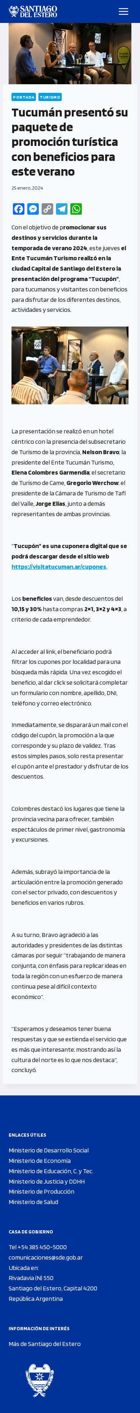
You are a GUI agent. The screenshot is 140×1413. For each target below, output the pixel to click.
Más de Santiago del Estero (45, 1343)
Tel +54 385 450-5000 (38, 1247)
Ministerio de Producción (41, 1191)
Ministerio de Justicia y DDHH (47, 1181)
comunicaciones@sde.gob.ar (46, 1257)
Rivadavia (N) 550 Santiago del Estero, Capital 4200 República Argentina (53, 1288)
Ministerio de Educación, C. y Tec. (51, 1171)
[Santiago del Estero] (33, 11)
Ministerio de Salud (33, 1201)
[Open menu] (123, 11)
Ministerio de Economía (40, 1160)
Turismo (50, 97)
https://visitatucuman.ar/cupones (58, 566)
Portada (23, 97)
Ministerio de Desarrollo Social (49, 1150)
